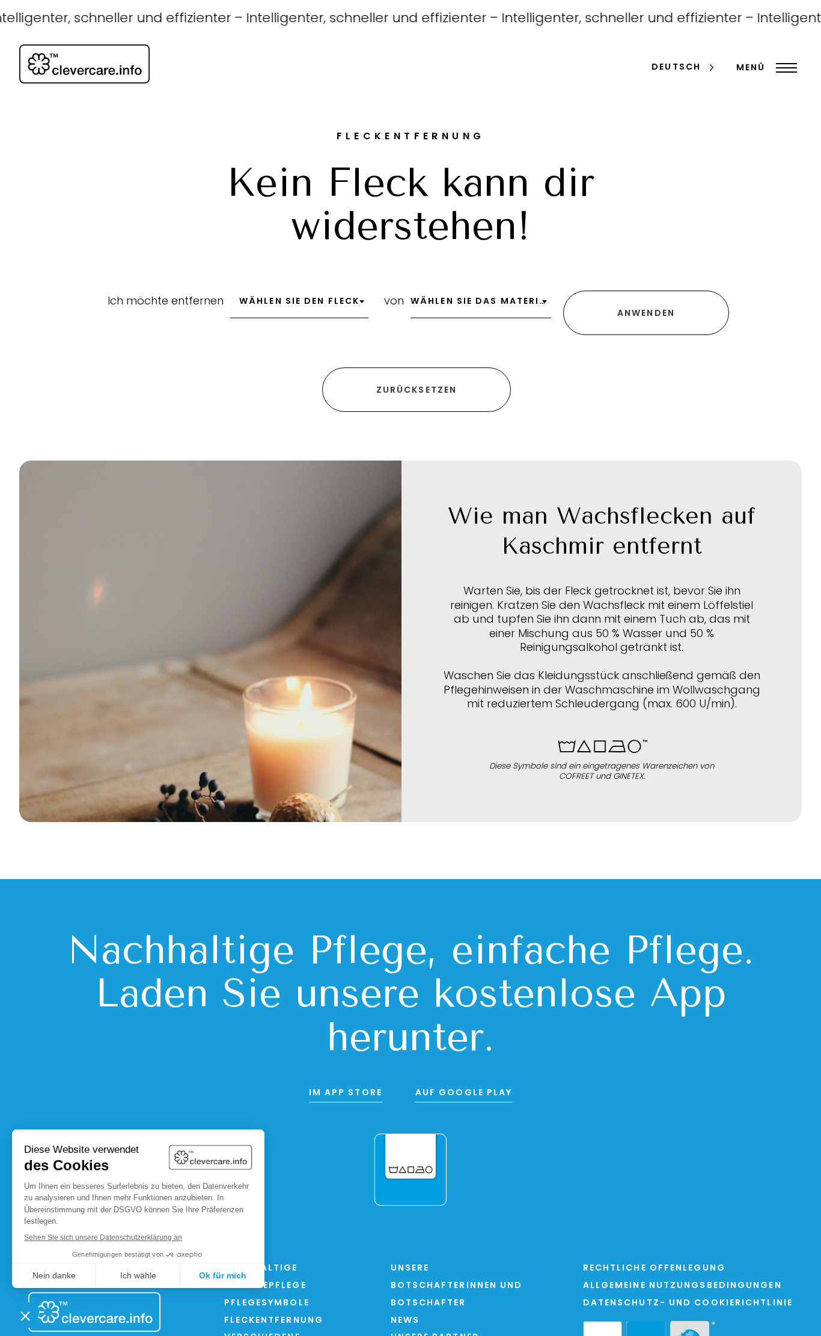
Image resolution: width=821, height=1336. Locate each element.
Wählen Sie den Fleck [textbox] (299, 301)
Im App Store (345, 1093)
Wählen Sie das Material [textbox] (480, 301)
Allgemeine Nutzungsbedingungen (682, 1285)
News (405, 1320)
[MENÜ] (783, 68)
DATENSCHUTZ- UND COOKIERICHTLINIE (688, 1303)
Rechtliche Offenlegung (654, 1268)
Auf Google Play (464, 1093)
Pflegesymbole (267, 1303)
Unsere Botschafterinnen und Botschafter (457, 1286)
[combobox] (299, 305)
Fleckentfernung (274, 1320)
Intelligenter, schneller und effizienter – (355, 19)
